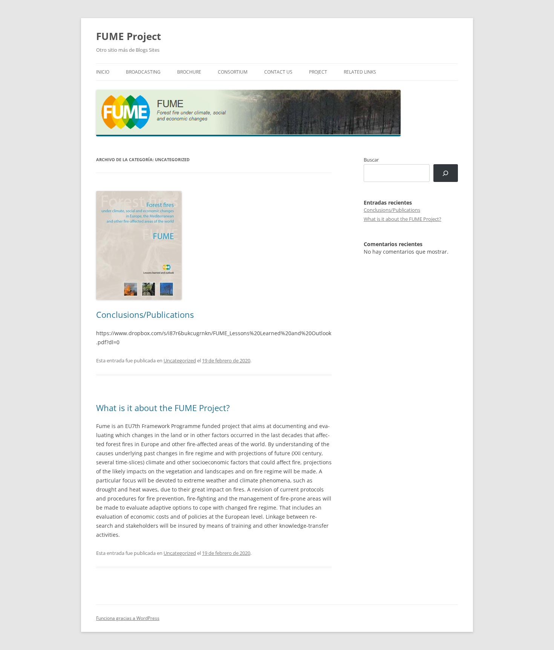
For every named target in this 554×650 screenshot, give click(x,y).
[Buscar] (445, 173)
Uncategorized (180, 360)
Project (318, 72)
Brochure (189, 72)
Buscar (371, 159)
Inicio (102, 72)
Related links (360, 72)
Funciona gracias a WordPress (127, 618)
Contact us (278, 72)
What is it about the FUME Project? (163, 407)
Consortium (233, 72)
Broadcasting (143, 72)
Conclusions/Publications (145, 314)
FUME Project (128, 36)
